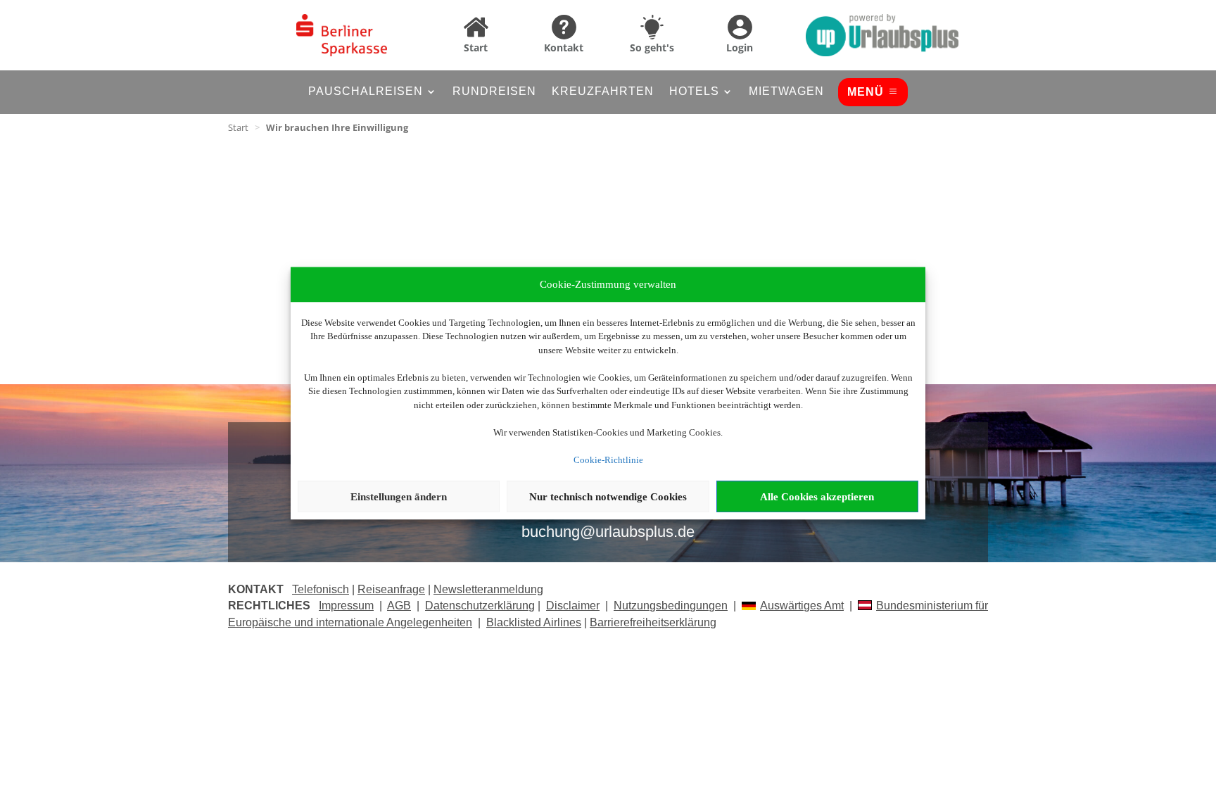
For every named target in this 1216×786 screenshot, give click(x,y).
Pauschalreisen (365, 92)
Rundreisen (494, 92)
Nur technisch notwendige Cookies (608, 496)
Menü (865, 92)
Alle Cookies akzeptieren (817, 496)
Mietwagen (786, 92)
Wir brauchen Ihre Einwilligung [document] (337, 127)
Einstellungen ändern (398, 496)
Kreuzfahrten (603, 92)
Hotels (694, 92)
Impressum (346, 605)
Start (238, 127)
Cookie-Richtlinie (608, 460)
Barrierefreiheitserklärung (653, 622)
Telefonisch (320, 589)
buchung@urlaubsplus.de (608, 531)
